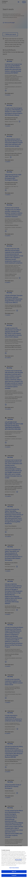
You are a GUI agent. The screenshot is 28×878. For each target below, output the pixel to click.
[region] (14, 862)
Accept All (14, 875)
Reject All (14, 871)
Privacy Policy (18, 859)
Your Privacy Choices (14, 867)
